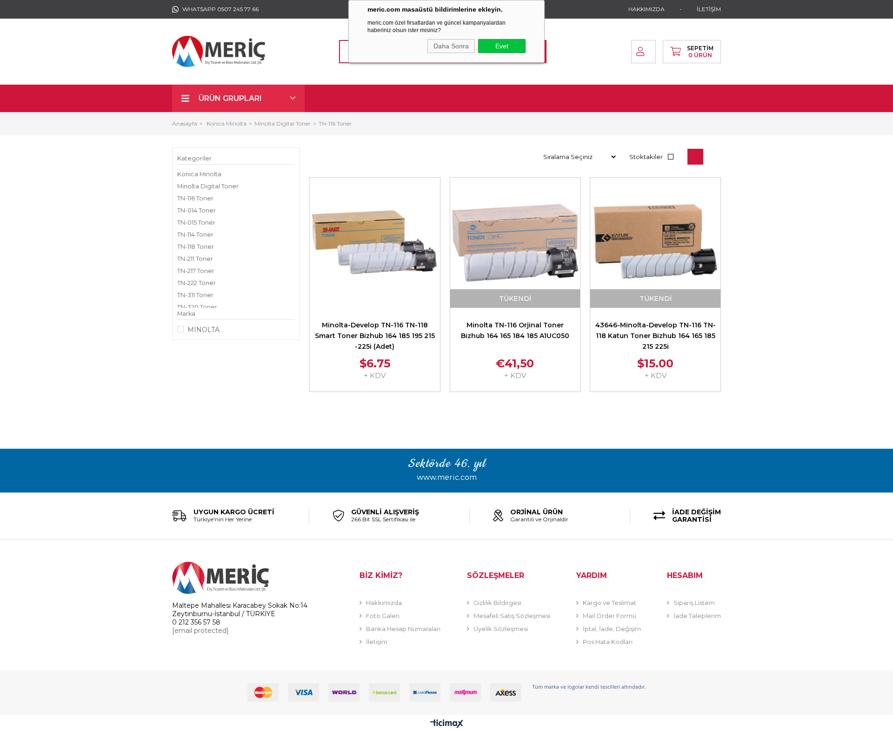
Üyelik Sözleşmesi (500, 628)
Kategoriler (194, 158)
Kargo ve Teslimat (609, 602)
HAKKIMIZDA (646, 9)
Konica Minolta (199, 174)
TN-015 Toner (196, 222)
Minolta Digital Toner (208, 186)
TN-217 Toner (195, 270)
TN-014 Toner (196, 210)
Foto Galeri (383, 615)
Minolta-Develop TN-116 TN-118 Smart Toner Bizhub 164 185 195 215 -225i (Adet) (375, 336)
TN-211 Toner (195, 258)
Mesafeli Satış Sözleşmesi (511, 615)
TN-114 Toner (195, 234)
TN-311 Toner (195, 295)
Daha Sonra (451, 46)
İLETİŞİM (709, 9)
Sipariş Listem (694, 602)
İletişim (376, 641)
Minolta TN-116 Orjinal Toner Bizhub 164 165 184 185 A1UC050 (515, 330)
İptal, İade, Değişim (612, 628)
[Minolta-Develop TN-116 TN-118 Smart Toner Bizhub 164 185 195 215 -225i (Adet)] (375, 243)
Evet (501, 46)
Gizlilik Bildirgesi (497, 602)
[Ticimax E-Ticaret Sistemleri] (446, 724)
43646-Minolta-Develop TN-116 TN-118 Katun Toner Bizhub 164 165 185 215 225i (655, 336)
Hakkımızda (384, 602)
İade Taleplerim (697, 615)
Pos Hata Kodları (608, 641)
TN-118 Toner (195, 246)
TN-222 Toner (196, 282)
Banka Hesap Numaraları (403, 628)
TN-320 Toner (197, 307)
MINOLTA (203, 330)
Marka (186, 313)
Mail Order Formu (609, 615)
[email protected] (200, 630)
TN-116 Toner (195, 198)
